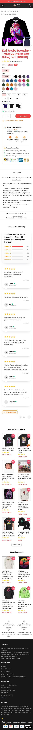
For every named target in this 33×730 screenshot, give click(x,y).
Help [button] (30, 727)
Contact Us (4, 692)
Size (3, 92)
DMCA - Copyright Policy (8, 674)
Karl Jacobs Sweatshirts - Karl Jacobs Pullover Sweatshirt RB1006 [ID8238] (23, 506)
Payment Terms (5, 687)
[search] (27, 5)
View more (16, 545)
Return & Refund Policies (8, 690)
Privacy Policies (5, 671)
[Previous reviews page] (20, 417)
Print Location (6, 101)
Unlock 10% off (3, 722)
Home (3, 11)
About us (3, 666)
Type (3, 68)
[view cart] (30, 5)
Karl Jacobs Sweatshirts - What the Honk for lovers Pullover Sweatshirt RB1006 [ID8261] (8, 604)
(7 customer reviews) (16, 61)
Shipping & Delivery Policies (9, 685)
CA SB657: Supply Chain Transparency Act (13, 676)
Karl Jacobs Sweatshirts (8, 14)
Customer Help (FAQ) (7, 695)
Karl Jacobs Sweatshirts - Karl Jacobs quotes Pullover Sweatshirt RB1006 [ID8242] (7, 574)
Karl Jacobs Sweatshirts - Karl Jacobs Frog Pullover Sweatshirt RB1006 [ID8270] (24, 574)
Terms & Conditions (6, 669)
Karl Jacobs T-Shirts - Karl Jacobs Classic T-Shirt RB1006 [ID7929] (8, 533)
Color (3, 73)
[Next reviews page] (29, 417)
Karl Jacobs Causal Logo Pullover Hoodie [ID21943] (24, 533)
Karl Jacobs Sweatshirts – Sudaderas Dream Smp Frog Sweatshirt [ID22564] (24, 604)
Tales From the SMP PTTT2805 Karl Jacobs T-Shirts (24, 450)
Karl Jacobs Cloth (12, 11)
